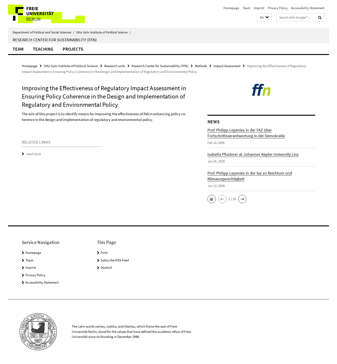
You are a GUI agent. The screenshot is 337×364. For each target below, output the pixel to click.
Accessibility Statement (307, 8)
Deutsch (106, 267)
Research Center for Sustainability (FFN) (55, 39)
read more (33, 154)
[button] (264, 17)
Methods (201, 66)
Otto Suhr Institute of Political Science (103, 32)
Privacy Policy (278, 8)
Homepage (231, 8)
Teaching (43, 49)
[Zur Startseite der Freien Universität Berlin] (46, 14)
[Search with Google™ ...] (320, 17)
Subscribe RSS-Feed (115, 260)
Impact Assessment (226, 66)
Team (246, 8)
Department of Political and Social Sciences (43, 32)
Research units (114, 66)
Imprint (259, 8)
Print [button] (104, 252)
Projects (73, 49)
